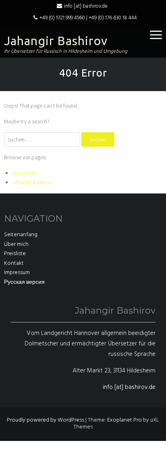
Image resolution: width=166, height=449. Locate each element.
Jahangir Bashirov (56, 41)
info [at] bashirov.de (86, 6)
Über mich (16, 244)
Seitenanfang (20, 234)
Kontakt (14, 263)
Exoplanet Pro (124, 420)
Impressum (24, 173)
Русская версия (24, 282)
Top (159, 442)
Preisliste (15, 253)
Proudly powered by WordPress (45, 420)
